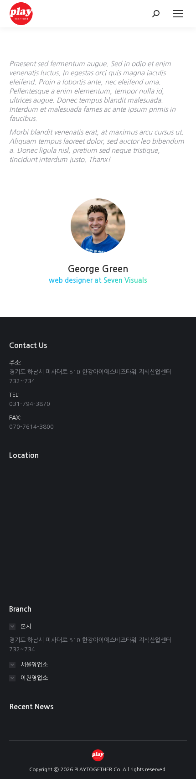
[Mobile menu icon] (178, 14)
